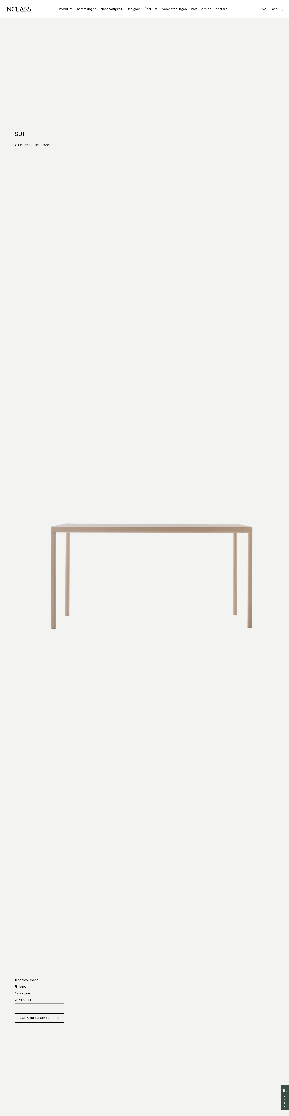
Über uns (151, 9)
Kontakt (221, 9)
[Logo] (18, 9)
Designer (133, 9)
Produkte (66, 9)
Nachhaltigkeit (111, 9)
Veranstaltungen (174, 9)
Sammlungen (87, 9)
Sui (19, 134)
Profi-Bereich (201, 9)
